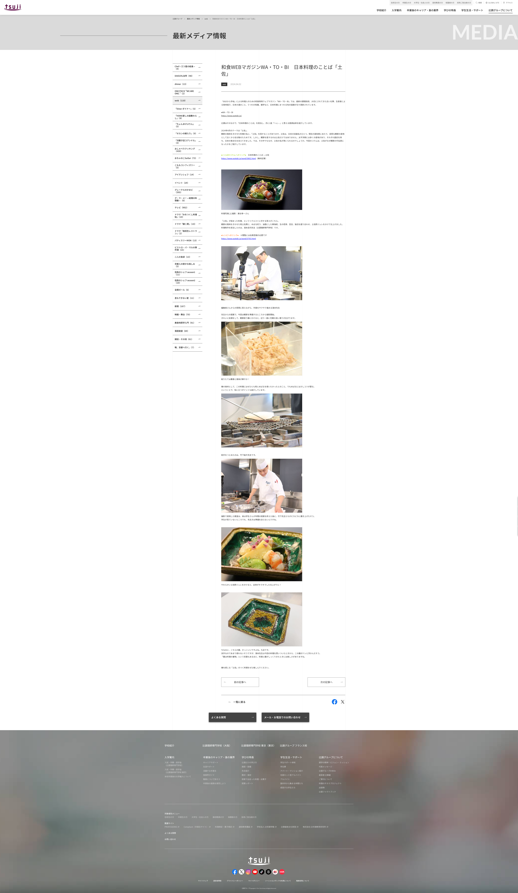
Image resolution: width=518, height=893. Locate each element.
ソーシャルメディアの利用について (278, 881)
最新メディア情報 (193, 19)
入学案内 (169, 757)
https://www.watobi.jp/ (231, 115)
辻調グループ (177, 19)
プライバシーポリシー (235, 881)
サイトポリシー (254, 881)
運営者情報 (217, 881)
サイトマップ (203, 881)
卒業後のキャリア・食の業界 (219, 757)
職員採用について (302, 881)
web (206, 19)
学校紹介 (169, 745)
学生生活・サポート (291, 757)
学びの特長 (248, 757)
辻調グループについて (331, 757)
